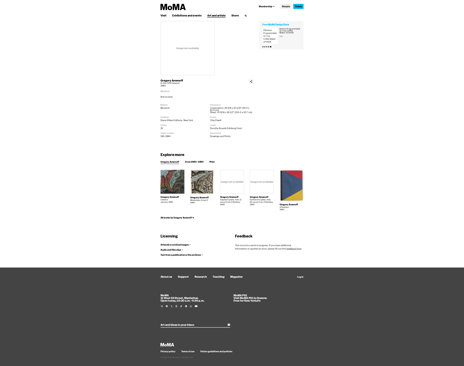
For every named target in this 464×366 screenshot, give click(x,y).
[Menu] (246, 15)
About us (166, 276)
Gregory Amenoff (171, 80)
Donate (286, 6)
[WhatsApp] (190, 306)
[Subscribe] (229, 325)
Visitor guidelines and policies (216, 351)
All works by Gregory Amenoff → (177, 218)
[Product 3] (266, 46)
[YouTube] (196, 306)
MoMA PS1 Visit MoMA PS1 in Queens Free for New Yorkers (250, 298)
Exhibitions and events (186, 15)
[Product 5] (270, 46)
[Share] (251, 81)
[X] (171, 306)
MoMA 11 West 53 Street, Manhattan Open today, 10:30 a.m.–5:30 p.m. (182, 298)
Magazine (236, 276)
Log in (300, 277)
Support (183, 276)
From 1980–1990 (194, 161)
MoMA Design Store (278, 24)
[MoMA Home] (173, 7)
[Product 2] (264, 46)
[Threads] (176, 306)
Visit (163, 15)
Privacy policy (167, 351)
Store (235, 15)
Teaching (218, 276)
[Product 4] (268, 46)
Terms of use (188, 351)
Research (201, 276)
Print (212, 161)
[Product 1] (263, 46)
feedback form (293, 248)
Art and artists (216, 15)
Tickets (298, 6)
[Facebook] (166, 306)
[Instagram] (161, 306)
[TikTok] (181, 306)
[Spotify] (186, 306)
